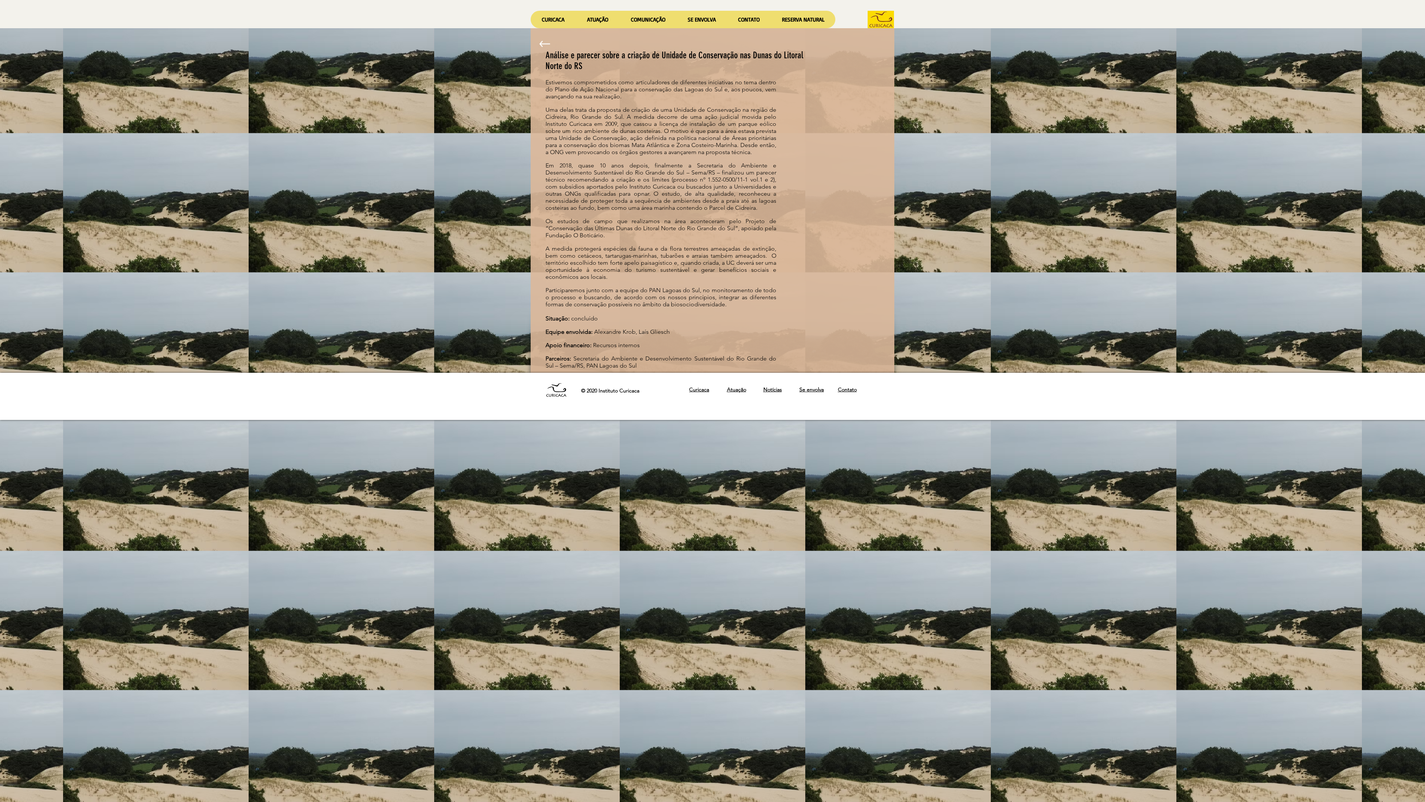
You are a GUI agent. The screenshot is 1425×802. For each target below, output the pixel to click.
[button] (597, 19)
